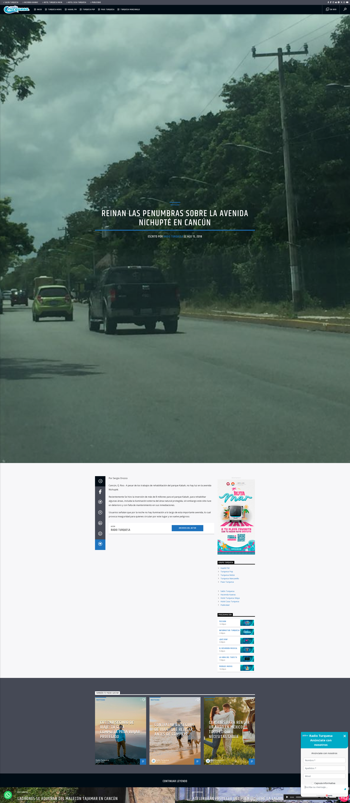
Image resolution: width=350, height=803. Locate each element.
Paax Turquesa (107, 9)
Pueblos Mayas (226, 666)
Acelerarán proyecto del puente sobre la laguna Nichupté (247, 798)
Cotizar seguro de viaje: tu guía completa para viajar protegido (120, 729)
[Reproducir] (287, 797)
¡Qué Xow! (223, 639)
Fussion (222, 621)
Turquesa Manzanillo (130, 9)
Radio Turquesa (173, 236)
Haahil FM (72, 9)
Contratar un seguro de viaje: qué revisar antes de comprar (174, 730)
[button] (8, 795)
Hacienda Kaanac (31, 2)
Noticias (175, 205)
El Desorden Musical (228, 648)
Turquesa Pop (89, 9)
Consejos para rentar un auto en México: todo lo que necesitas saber (229, 729)
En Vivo (332, 9)
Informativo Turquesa (229, 630)
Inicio (39, 9)
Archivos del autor (187, 528)
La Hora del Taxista (228, 657)
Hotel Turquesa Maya (53, 2)
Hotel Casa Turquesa (77, 2)
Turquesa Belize (228, 575)
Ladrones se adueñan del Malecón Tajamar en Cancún (68, 798)
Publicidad (96, 2)
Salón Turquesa (11, 2)
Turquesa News (55, 9)
